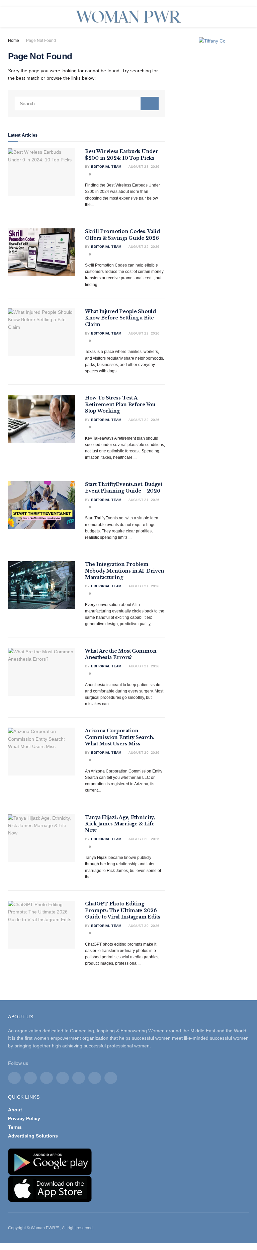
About (15, 1109)
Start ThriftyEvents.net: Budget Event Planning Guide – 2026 (123, 487)
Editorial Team (106, 166)
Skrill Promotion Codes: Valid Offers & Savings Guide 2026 (122, 234)
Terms (15, 1127)
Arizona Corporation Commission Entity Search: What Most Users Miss (119, 737)
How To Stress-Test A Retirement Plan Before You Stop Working (120, 404)
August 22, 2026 (143, 246)
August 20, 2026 (143, 752)
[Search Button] (150, 103)
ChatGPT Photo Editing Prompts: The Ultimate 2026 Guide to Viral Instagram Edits (122, 910)
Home (13, 40)
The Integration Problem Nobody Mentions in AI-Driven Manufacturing (124, 570)
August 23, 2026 (143, 166)
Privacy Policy (24, 1118)
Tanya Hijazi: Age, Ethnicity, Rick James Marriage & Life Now (120, 823)
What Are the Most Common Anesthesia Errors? (120, 654)
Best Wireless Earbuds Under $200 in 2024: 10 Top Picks (121, 154)
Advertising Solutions (33, 1135)
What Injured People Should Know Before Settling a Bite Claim (120, 317)
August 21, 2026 (143, 500)
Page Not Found (41, 40)
